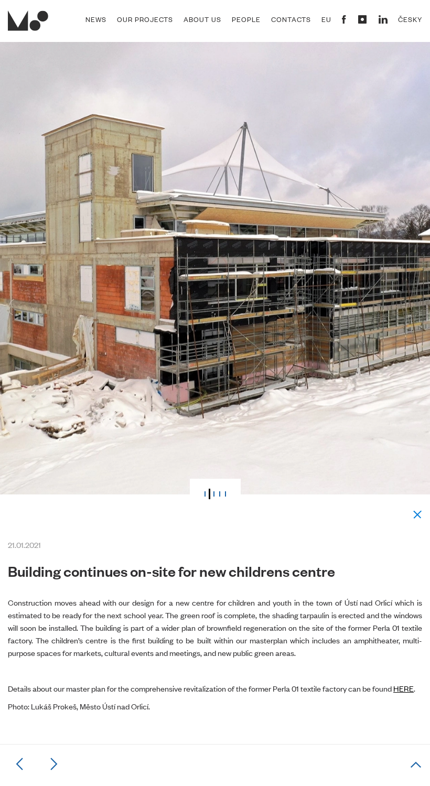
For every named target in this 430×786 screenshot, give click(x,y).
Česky (410, 19)
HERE (403, 688)
